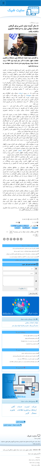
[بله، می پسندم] (11, 231)
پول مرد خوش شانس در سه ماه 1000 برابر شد (28, 359)
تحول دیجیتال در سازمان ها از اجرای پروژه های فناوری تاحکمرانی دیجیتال (22, 254)
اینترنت (35, 228)
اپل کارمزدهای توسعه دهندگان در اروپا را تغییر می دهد (26, 251)
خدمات (21, 93)
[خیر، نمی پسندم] (36, 235)
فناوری (12, 410)
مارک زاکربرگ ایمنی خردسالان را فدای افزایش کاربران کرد (25, 248)
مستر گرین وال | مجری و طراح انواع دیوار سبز (25, 325)
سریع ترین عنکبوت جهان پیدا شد (31, 336)
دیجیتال (33, 413)
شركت (34, 407)
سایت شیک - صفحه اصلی (12, 425)
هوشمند (28, 95)
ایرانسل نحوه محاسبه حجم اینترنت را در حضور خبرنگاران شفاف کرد (23, 362)
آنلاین (13, 407)
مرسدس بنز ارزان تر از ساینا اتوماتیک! (29, 341)
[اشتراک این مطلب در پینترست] (11, 239)
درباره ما (38, 457)
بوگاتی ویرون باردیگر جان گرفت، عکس (30, 353)
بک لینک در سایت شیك (34, 460)
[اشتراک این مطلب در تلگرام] (21, 239)
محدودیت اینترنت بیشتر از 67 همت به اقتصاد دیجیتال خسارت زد (24, 257)
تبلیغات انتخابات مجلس (31, 322)
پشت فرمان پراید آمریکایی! (32, 344)
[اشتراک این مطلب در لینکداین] (7, 239)
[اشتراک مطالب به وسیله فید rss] (4, 239)
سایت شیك (16, 10)
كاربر (27, 413)
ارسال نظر (33, 293)
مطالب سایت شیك (35, 465)
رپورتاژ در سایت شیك (34, 462)
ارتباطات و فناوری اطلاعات (20, 226)
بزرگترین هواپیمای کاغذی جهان (31, 338)
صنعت (20, 150)
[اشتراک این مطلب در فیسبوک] (17, 239)
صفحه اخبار (20, 422)
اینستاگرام (26, 228)
